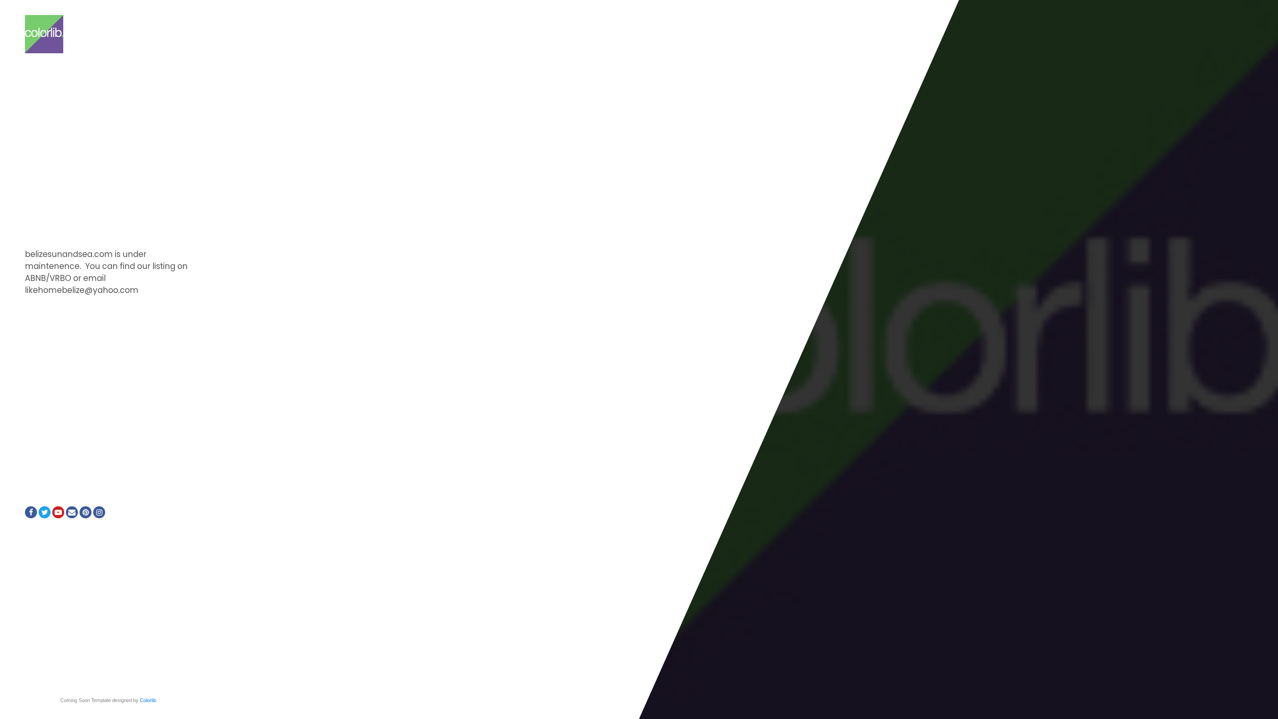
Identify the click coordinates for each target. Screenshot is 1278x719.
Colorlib (148, 700)
